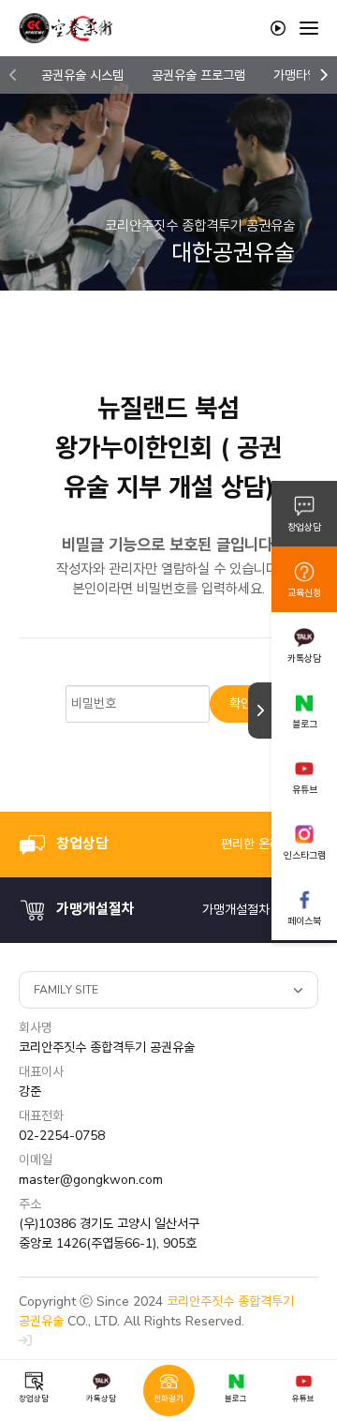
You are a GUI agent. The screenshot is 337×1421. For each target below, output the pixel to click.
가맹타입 (295, 75)
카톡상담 (304, 658)
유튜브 (304, 790)
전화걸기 (168, 1398)
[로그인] (25, 1341)
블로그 (304, 724)
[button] (13, 75)
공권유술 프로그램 (198, 75)
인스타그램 (305, 855)
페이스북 (304, 921)
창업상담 (304, 527)
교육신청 (304, 593)
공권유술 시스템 (82, 75)
